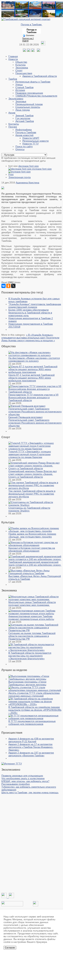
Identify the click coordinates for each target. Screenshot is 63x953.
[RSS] (33, 51)
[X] (13, 286)
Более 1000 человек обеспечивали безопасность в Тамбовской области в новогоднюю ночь (30, 312)
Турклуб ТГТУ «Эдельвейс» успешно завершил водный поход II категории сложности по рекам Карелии (29, 454)
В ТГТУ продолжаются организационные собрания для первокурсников (32, 722)
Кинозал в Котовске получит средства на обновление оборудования (31, 549)
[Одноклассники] (28, 51)
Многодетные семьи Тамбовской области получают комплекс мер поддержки (32, 603)
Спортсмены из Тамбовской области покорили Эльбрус (29, 509)
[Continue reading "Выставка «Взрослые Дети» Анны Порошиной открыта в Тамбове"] (35, 573)
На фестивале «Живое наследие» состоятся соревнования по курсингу (34, 359)
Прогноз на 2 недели (28, 39)
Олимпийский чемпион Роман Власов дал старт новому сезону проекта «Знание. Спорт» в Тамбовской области (32, 474)
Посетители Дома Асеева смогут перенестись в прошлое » (30, 339)
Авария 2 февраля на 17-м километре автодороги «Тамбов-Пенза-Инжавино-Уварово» (30, 747)
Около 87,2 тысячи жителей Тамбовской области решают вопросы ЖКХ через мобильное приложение (31, 378)
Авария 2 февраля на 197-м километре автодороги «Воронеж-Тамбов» (31, 754)
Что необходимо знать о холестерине (23, 778)
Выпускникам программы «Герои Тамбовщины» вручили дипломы (27, 683)
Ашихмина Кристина (27, 182)
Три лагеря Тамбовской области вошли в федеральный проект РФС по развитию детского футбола (31, 494)
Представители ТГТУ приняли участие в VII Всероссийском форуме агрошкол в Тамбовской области (33, 397)
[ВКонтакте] (3, 286)
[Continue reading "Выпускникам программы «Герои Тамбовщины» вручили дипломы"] (35, 679)
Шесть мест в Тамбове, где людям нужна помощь (29, 792)
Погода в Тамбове (31, 24)
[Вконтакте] (24, 51)
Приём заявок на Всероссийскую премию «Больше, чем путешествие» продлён (32, 535)
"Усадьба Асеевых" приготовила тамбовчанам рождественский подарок (34, 305)
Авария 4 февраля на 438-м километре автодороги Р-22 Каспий (31, 740)
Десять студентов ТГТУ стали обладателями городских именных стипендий (34, 694)
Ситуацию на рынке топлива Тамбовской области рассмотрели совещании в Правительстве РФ (31, 636)
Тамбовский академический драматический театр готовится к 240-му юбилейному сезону (34, 563)
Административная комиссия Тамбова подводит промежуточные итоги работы (31, 617)
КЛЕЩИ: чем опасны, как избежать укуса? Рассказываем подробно (25, 782)
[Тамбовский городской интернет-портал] (25, 19)
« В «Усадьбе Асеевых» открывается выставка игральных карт (27, 336)
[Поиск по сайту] (38, 51)
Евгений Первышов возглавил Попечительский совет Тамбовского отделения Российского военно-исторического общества (35, 421)
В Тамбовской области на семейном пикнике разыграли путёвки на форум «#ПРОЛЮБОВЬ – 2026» (34, 710)
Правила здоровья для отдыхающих (22, 775)
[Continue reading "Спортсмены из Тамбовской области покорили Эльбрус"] (35, 505)
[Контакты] (12, 905)
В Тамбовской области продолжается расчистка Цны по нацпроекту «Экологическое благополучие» (29, 655)
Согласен (10, 947)
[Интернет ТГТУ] (11, 763)
